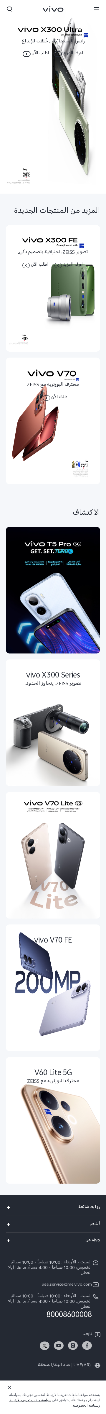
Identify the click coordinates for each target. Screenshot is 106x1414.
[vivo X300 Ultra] (53, 97)
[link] (87, 1345)
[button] (96, 9)
